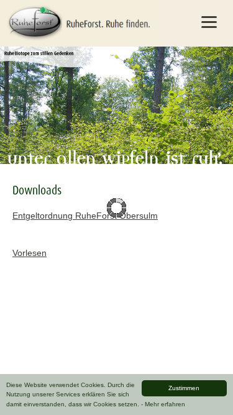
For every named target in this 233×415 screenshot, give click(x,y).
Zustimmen (183, 388)
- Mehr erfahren (163, 404)
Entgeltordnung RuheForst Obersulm (85, 216)
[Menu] (208, 21)
